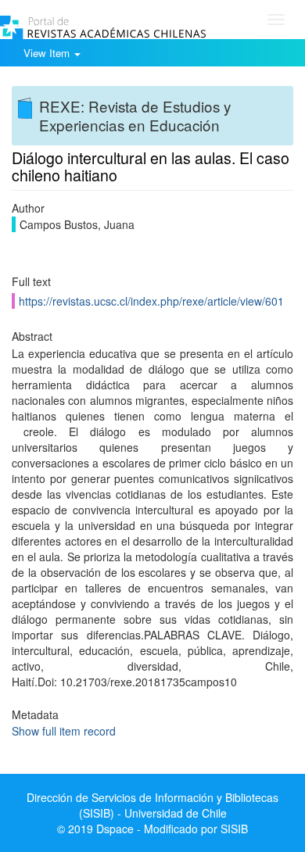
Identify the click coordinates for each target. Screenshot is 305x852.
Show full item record (64, 731)
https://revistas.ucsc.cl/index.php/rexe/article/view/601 (151, 301)
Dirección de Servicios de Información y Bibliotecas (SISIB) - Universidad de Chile (152, 805)
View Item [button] (48, 52)
